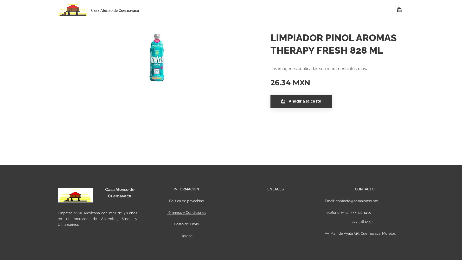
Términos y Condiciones (186, 212)
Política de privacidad (186, 201)
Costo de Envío (186, 224)
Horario (186, 236)
